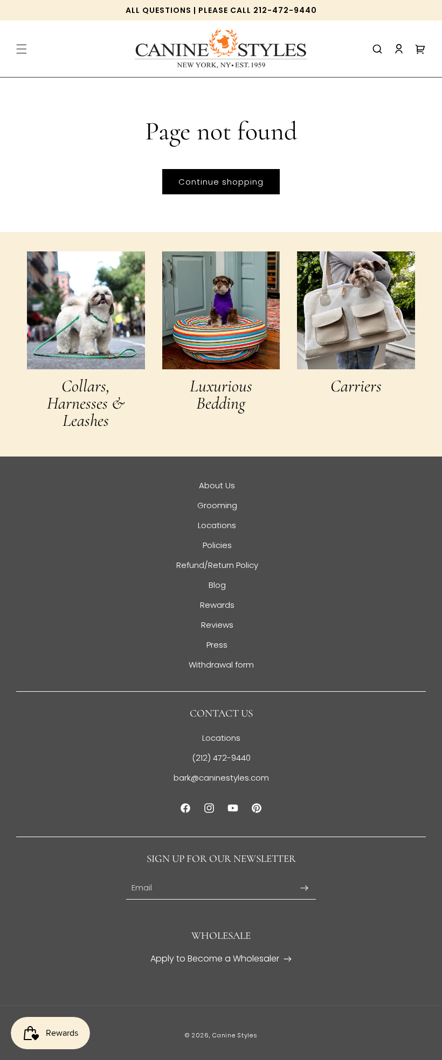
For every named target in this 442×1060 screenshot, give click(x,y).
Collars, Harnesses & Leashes (86, 403)
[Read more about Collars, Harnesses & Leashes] (86, 310)
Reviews (217, 624)
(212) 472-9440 (221, 757)
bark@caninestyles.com (221, 777)
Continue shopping (221, 181)
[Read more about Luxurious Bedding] (221, 310)
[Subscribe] (304, 888)
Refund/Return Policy (217, 565)
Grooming (217, 505)
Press (216, 644)
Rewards (217, 604)
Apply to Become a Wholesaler (214, 958)
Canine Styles (234, 1035)
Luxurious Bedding (221, 394)
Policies (217, 545)
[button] (21, 49)
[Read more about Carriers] (356, 310)
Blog (217, 585)
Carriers (356, 386)
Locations (217, 525)
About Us (217, 485)
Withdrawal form (221, 664)
